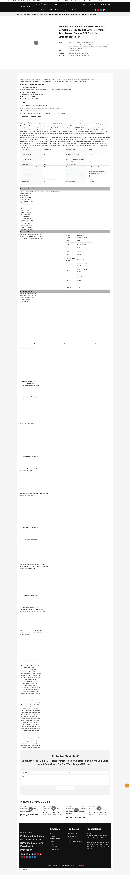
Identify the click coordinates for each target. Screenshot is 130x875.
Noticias (52, 844)
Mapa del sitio (81, 865)
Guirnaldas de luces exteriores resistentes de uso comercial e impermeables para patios (53, 813)
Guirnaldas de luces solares (74, 838)
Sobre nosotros (53, 846)
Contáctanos (53, 852)
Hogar (51, 833)
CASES (52, 841)
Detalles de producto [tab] (65, 76)
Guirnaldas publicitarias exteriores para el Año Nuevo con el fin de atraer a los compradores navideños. (98, 813)
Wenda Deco (20, 14)
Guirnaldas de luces (72, 833)
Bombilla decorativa (72, 836)
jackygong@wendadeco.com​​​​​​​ (91, 4)
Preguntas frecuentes (55, 849)
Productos (27, 14)
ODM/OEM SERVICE (55, 838)
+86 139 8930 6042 (105, 4)
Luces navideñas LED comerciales (76, 841)
